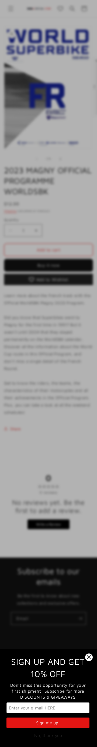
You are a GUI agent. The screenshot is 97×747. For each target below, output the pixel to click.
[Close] (89, 657)
